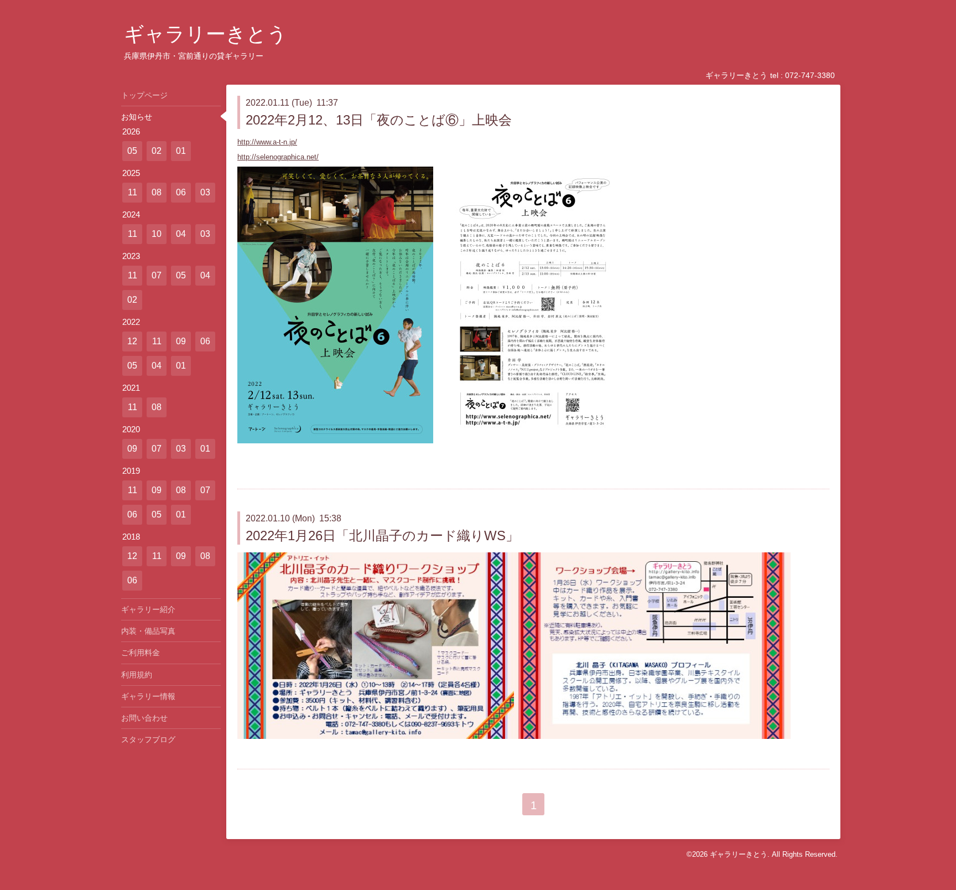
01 (181, 151)
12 (132, 341)
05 (132, 151)
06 (181, 192)
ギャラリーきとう (205, 34)
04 (181, 234)
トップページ (144, 95)
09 (181, 341)
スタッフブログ (148, 739)
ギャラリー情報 (148, 696)
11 (132, 192)
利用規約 (136, 674)
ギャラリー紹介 (148, 609)
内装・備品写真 (148, 631)
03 (205, 192)
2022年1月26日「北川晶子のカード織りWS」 (382, 535)
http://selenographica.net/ (278, 157)
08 (157, 192)
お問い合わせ (144, 717)
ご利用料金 (140, 652)
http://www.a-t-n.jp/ (267, 142)
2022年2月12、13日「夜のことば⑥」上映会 (379, 119)
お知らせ (136, 116)
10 (157, 234)
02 (157, 151)
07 (157, 275)
